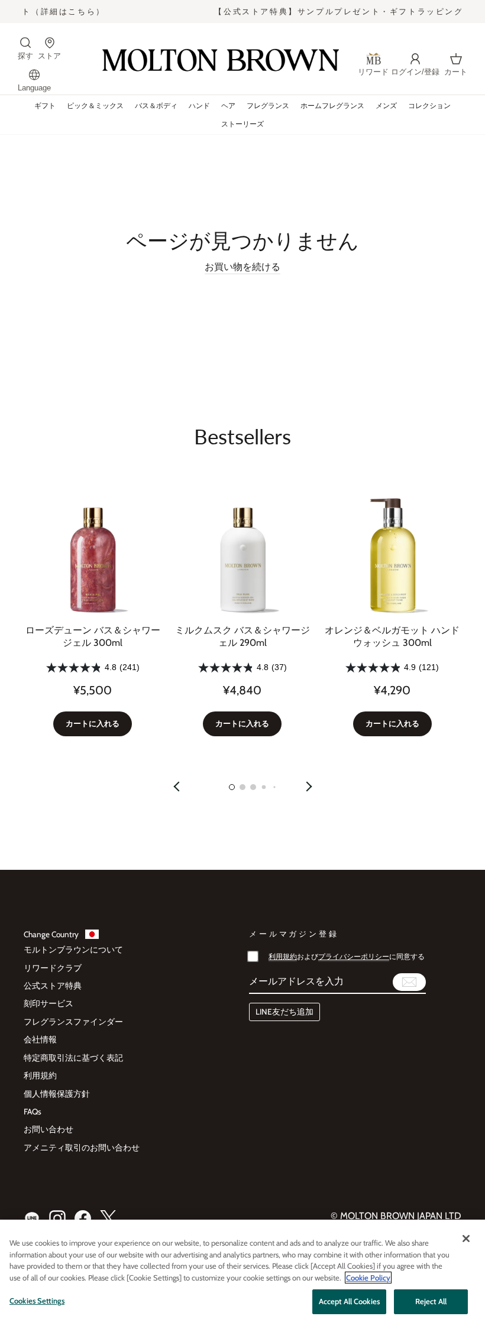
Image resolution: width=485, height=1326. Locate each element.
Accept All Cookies (349, 1301)
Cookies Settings (36, 1300)
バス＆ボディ (156, 105)
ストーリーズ (242, 123)
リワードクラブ (53, 968)
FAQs (32, 1111)
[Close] (466, 1239)
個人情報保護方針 (57, 1093)
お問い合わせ (48, 1129)
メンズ (386, 105)
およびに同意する (347, 956)
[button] (232, 787)
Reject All (431, 1301)
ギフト (45, 105)
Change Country (51, 934)
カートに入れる (92, 723)
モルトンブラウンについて (73, 949)
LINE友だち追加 (284, 1011)
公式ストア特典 (53, 985)
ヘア (228, 105)
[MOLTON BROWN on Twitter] (108, 1218)
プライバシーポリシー (353, 956)
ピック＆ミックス (95, 105)
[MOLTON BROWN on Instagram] (57, 1218)
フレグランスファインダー (73, 1021)
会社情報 (40, 1039)
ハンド (199, 105)
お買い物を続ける (242, 266)
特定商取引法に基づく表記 (73, 1057)
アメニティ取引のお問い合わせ (82, 1147)
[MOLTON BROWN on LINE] (32, 1218)
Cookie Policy (368, 1277)
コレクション (429, 105)
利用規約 (40, 1075)
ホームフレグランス (332, 105)
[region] (242, 1273)
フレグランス (268, 105)
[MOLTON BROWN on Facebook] (83, 1218)
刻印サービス (48, 1003)
